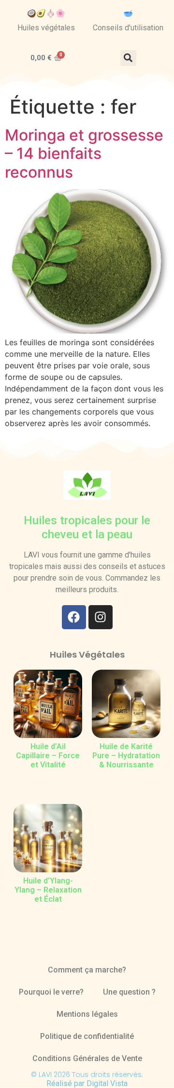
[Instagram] (100, 617)
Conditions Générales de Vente (87, 1058)
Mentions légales (87, 1014)
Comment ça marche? (87, 969)
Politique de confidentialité (87, 1036)
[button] (128, 58)
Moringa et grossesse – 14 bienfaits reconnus (84, 153)
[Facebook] (74, 617)
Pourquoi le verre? (51, 992)
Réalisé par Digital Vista (87, 1083)
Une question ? (129, 992)
